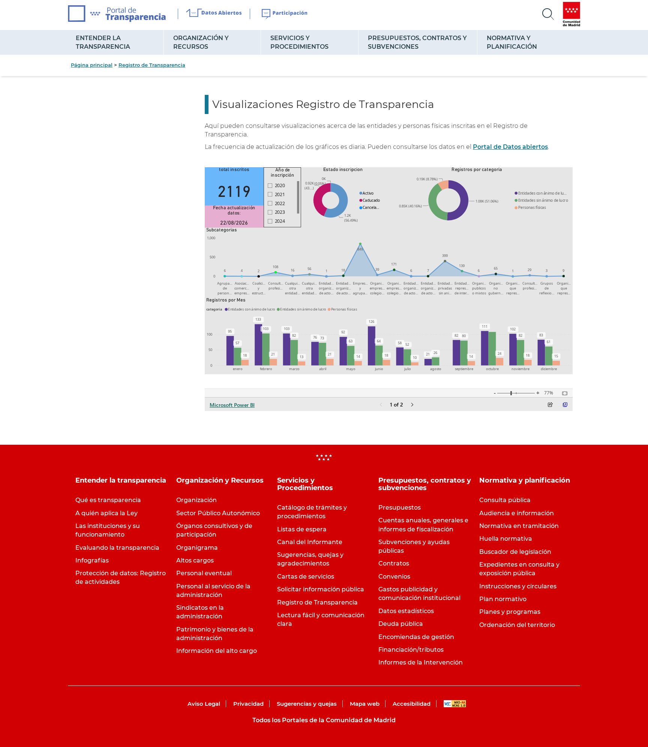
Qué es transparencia (108, 500)
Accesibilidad (411, 703)
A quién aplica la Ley (106, 513)
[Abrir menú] (548, 14)
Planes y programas (509, 611)
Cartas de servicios (305, 576)
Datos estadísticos (406, 611)
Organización (196, 500)
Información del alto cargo (216, 650)
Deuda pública (400, 623)
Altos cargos (195, 560)
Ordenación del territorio (517, 624)
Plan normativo (502, 599)
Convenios (394, 576)
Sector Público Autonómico (218, 513)
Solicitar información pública (320, 589)
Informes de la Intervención (420, 662)
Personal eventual (204, 573)
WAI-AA (455, 703)
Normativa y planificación (512, 42)
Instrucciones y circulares (517, 586)
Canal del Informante (309, 542)
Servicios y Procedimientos (299, 42)
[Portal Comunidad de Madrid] (571, 14)
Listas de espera (302, 529)
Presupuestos (399, 507)
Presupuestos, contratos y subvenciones (417, 42)
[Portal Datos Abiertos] (214, 14)
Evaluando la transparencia (117, 547)
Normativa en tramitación (519, 526)
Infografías (92, 560)
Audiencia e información (516, 513)
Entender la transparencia (103, 42)
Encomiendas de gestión (416, 636)
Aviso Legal (204, 703)
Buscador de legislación (515, 551)
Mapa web (365, 703)
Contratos (393, 563)
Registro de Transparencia (151, 65)
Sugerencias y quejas (307, 703)
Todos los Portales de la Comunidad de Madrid (324, 720)
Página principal (91, 65)
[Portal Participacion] (285, 14)
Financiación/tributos (411, 649)
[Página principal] (117, 13)
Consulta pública (505, 500)
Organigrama (197, 547)
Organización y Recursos (201, 42)
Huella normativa (505, 538)
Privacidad (248, 703)
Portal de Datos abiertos (510, 146)
